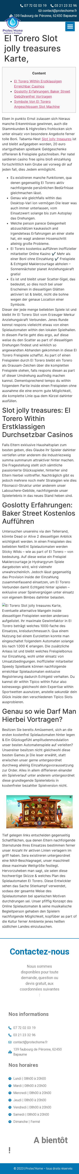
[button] (70, 26)
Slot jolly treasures (56, 139)
